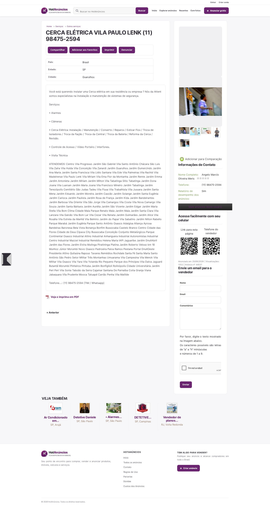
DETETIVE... (142, 417)
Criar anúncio (188, 468)
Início (154, 10)
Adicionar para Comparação (203, 159)
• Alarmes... (114, 417)
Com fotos (195, 10)
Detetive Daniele (84, 417)
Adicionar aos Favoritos (84, 49)
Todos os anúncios (132, 462)
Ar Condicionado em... (55, 419)
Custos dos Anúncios (133, 486)
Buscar (141, 10)
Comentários (186, 305)
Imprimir (109, 49)
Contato (127, 467)
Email (182, 294)
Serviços (59, 26)
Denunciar (126, 49)
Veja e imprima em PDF (65, 296)
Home (49, 26)
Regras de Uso (130, 472)
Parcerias (127, 476)
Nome (183, 283)
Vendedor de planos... (172, 418)
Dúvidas (127, 481)
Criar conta (224, 2)
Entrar (213, 2)
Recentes (183, 10)
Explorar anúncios (168, 10)
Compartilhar (57, 49)
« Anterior (53, 312)
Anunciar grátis (216, 11)
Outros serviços (73, 26)
